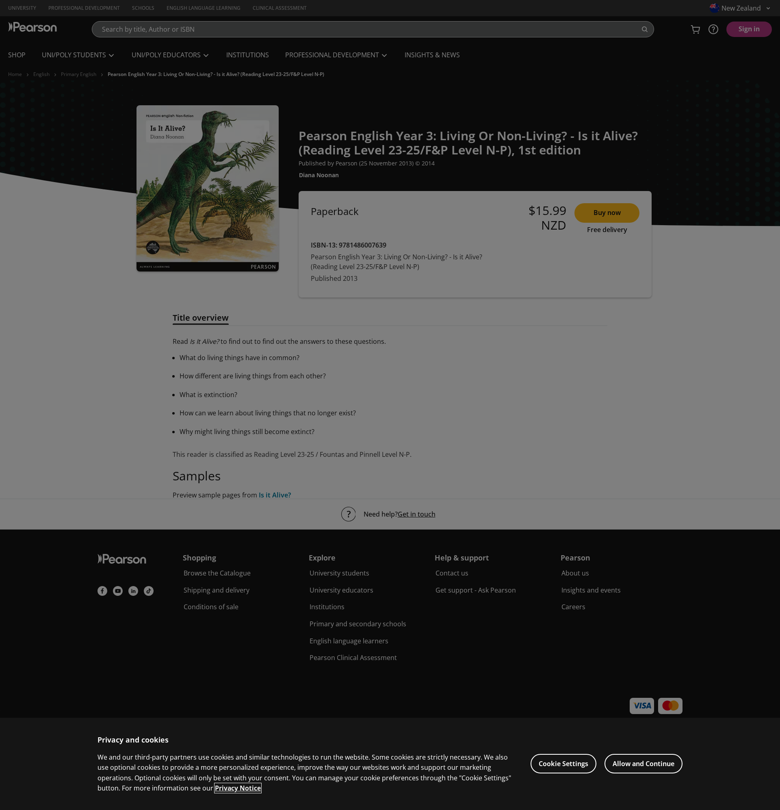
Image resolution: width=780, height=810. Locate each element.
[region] (390, 764)
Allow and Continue (643, 763)
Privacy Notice (238, 788)
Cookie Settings (563, 763)
